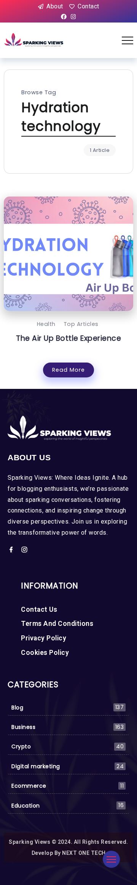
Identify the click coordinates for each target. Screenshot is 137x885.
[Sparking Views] (34, 39)
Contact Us (39, 609)
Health (46, 324)
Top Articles (81, 324)
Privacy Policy (43, 638)
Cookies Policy (45, 652)
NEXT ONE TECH (84, 853)
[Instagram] (73, 16)
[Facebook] (63, 16)
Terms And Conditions (57, 623)
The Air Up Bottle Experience (68, 338)
